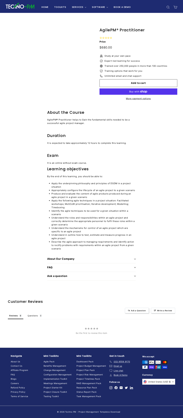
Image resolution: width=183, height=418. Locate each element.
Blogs (13, 379)
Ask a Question (138, 310)
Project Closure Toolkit (55, 392)
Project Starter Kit (53, 387)
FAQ (50, 267)
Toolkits (60, 7)
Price (103, 41)
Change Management (55, 370)
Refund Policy (18, 387)
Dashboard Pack (85, 361)
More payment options (138, 98)
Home (44, 7)
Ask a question (57, 275)
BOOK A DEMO (122, 7)
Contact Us (16, 366)
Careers (15, 383)
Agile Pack (49, 361)
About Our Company (61, 258)
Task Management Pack (88, 396)
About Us (15, 361)
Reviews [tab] (13, 315)
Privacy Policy (18, 392)
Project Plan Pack (85, 370)
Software (99, 7)
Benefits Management (55, 366)
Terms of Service (19, 396)
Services (78, 7)
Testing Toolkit (51, 396)
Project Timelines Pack (88, 379)
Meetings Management (55, 383)
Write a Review (164, 310)
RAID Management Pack (88, 383)
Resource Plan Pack (86, 387)
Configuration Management (58, 374)
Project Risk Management (89, 374)
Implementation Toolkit (55, 379)
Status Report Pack (86, 392)
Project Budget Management (91, 366)
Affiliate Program (19, 370)
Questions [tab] (33, 315)
